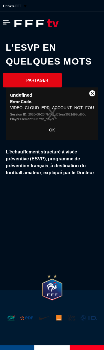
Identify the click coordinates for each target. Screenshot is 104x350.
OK (52, 130)
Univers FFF (12, 6)
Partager (37, 80)
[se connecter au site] (95, 6)
